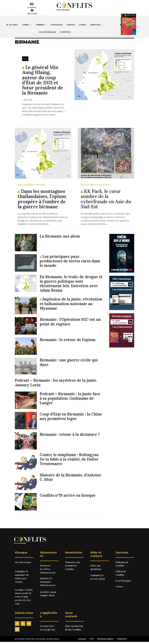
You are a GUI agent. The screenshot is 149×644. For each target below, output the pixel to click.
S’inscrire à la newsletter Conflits (72, 566)
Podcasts (57, 25)
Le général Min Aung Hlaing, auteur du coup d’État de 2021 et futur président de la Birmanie (42, 80)
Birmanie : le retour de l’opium (67, 339)
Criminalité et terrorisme (34, 184)
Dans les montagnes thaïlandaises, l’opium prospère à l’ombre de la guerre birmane (42, 199)
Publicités (122, 639)
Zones (25, 25)
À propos (65, 32)
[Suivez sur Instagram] (17, 629)
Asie (25, 58)
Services (95, 25)
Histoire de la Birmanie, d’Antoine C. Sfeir (70, 477)
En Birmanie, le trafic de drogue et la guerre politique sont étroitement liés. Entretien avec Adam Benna (71, 283)
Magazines (126, 24)
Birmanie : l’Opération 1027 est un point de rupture (70, 321)
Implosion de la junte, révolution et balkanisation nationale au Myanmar (71, 303)
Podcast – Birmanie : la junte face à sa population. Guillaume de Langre (70, 398)
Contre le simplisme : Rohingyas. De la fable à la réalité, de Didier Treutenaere (69, 459)
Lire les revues (23, 562)
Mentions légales (105, 639)
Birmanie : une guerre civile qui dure (69, 362)
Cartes (70, 25)
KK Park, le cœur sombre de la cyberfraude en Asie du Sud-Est (106, 199)
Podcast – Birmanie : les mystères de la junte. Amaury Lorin (56, 382)
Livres (82, 25)
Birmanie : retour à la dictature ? (70, 434)
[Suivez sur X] (23, 623)
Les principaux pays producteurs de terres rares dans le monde (70, 261)
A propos (82, 639)
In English (47, 32)
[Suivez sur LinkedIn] (28, 623)
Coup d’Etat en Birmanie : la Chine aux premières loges (71, 416)
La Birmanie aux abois (60, 236)
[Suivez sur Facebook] (17, 623)
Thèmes (40, 25)
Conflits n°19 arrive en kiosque (67, 495)
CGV (91, 639)
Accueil (13, 25)
